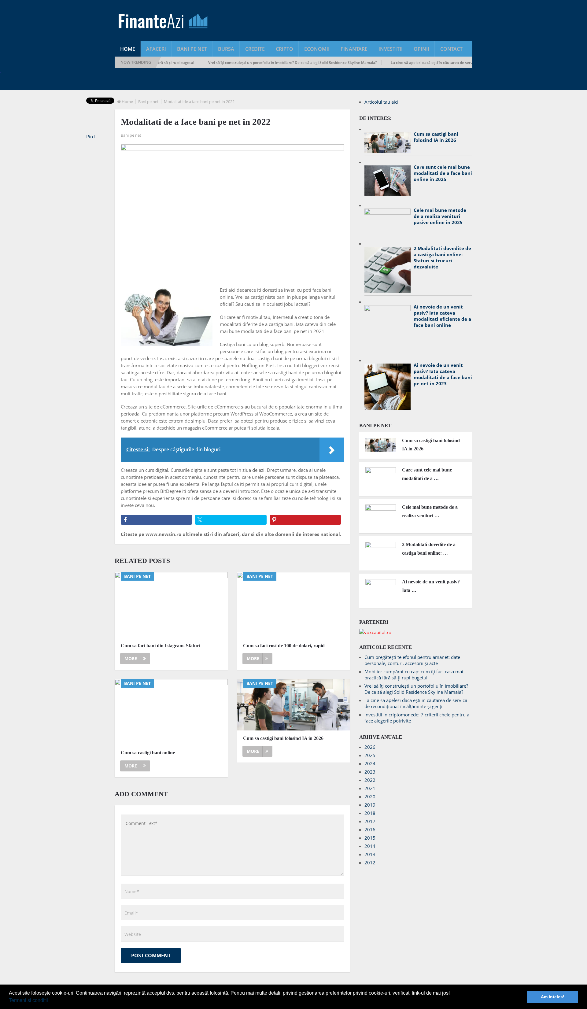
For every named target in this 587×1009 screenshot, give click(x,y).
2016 (369, 829)
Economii (317, 49)
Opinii (421, 49)
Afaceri (156, 49)
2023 (369, 772)
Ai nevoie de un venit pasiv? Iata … (431, 586)
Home (127, 49)
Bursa (226, 49)
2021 (369, 788)
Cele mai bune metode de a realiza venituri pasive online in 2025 (440, 216)
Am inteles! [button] (552, 996)
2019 (369, 805)
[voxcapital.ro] (375, 632)
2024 (369, 763)
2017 (369, 821)
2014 (369, 846)
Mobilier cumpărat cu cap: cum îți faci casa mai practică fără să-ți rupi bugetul (413, 674)
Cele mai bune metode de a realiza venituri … (430, 511)
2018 (369, 813)
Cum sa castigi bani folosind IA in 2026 (283, 738)
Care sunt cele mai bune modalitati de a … (427, 474)
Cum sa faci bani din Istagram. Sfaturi (160, 645)
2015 (369, 838)
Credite (255, 49)
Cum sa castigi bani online (148, 752)
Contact (451, 49)
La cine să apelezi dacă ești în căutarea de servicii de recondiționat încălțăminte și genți (445, 62)
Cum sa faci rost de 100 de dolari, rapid (284, 645)
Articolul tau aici (381, 102)
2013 (369, 854)
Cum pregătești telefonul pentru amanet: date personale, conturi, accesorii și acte (412, 660)
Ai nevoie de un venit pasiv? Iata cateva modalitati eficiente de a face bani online (442, 316)
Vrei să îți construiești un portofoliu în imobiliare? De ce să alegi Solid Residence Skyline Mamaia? (270, 62)
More (130, 658)
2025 (369, 755)
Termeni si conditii (28, 1000)
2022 (369, 780)
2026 (369, 747)
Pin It (91, 136)
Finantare (354, 49)
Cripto (284, 49)
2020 (369, 796)
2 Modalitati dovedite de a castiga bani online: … (429, 548)
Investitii (390, 49)
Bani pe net (192, 49)
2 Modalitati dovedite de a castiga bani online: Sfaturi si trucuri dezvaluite (442, 257)
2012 (369, 862)
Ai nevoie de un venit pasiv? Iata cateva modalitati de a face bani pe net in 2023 (443, 374)
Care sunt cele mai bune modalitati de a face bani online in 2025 (443, 173)
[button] (50, 1001)
